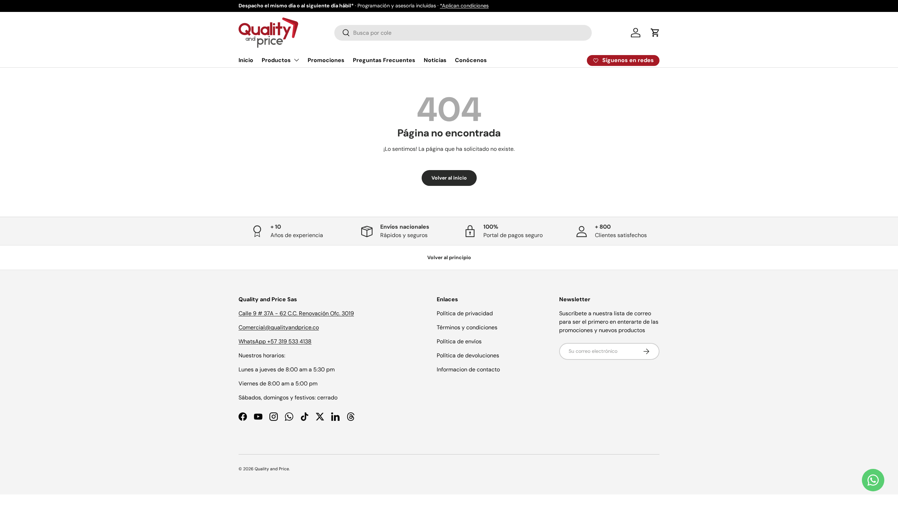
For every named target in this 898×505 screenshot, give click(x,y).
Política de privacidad (465, 313)
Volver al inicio (449, 178)
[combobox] (463, 33)
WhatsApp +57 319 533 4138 (275, 341)
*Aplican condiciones (464, 5)
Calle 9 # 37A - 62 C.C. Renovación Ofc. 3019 (296, 313)
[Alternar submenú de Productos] (296, 60)
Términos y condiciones (467, 327)
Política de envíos (459, 341)
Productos (276, 60)
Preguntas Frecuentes (384, 60)
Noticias (435, 60)
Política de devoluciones (468, 355)
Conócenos (471, 60)
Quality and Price (272, 469)
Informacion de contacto (468, 369)
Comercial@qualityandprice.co (279, 327)
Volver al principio (449, 257)
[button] (655, 32)
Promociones (326, 60)
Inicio (246, 60)
